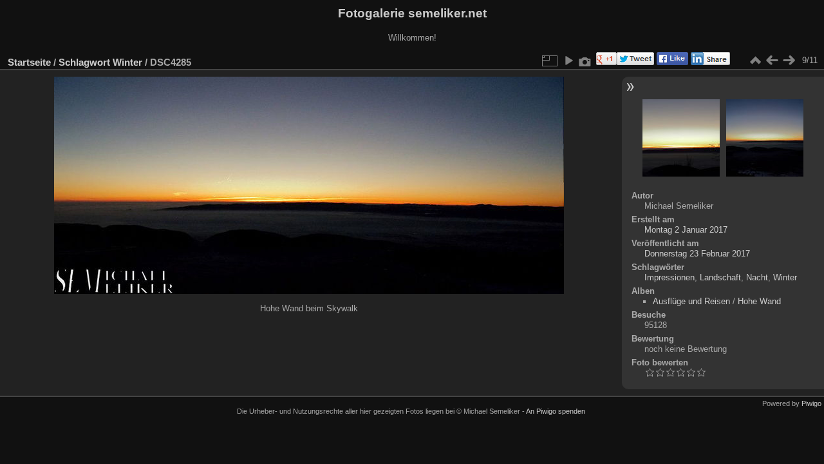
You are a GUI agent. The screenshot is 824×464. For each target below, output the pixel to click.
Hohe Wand (759, 301)
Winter (127, 62)
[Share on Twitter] (635, 62)
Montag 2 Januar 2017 (685, 230)
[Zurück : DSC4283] (771, 60)
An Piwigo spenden (555, 411)
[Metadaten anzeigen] (585, 60)
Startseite (29, 62)
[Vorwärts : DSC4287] (788, 60)
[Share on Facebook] (671, 62)
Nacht (757, 277)
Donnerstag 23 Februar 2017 (697, 253)
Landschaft (720, 277)
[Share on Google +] (605, 62)
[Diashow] (568, 60)
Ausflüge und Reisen (691, 301)
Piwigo (811, 403)
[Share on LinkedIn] (709, 62)
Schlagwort (84, 62)
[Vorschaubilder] (755, 60)
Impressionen (669, 277)
